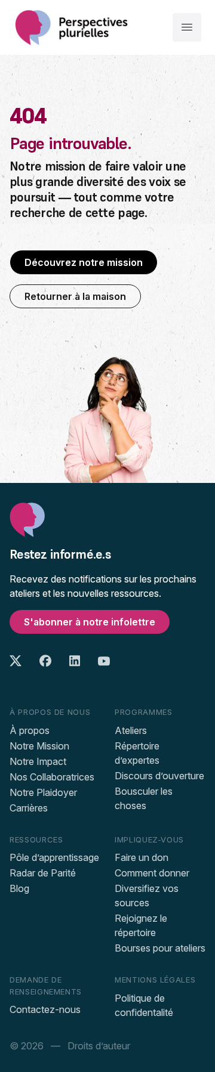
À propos (30, 730)
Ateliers (131, 730)
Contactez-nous (45, 1009)
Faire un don (141, 857)
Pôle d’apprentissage (54, 857)
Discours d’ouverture (159, 776)
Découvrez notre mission (83, 262)
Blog (19, 888)
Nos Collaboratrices (52, 777)
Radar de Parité (43, 873)
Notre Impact (38, 761)
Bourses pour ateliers (160, 948)
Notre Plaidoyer (43, 792)
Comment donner (152, 873)
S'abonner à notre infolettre (89, 622)
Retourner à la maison (75, 296)
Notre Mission (39, 746)
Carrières (29, 808)
